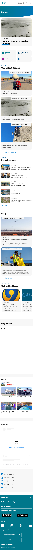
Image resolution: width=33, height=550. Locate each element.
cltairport (20, 464)
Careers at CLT (9, 540)
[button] (5, 315)
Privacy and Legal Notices (8, 547)
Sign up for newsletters (9, 535)
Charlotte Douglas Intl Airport (9, 464)
